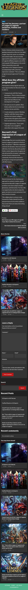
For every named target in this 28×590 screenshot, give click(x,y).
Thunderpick (14, 587)
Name (4, 353)
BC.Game (19, 585)
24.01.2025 (9, 314)
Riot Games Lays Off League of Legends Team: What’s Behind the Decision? (13, 219)
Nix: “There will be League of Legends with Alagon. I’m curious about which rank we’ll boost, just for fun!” (13, 416)
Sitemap (7, 585)
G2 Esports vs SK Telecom (9, 258)
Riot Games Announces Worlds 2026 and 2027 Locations (15, 225)
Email (17, 353)
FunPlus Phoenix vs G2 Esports (10, 284)
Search (3, 382)
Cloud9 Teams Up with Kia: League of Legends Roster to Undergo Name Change (13, 408)
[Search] (25, 15)
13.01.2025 (11, 32)
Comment (5, 332)
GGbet (13, 585)
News (4, 21)
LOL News (5, 32)
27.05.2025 (9, 259)
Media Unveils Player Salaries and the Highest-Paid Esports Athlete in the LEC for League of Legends (13, 424)
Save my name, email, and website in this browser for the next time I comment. (13, 368)
